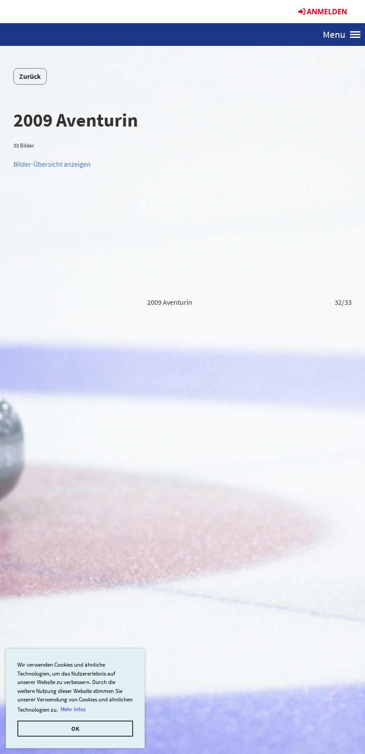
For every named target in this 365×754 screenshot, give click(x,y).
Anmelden (327, 11)
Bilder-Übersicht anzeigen (52, 164)
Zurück (30, 76)
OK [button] (75, 729)
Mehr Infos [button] (73, 709)
